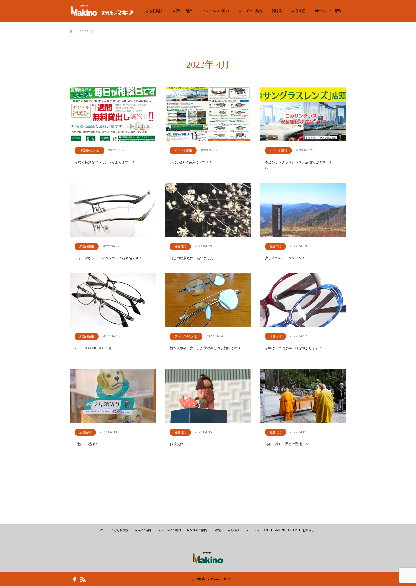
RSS (81, 578)
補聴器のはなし (89, 150)
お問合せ (308, 530)
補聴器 (277, 10)
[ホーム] (71, 23)
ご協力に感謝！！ (88, 443)
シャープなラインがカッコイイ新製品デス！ (108, 258)
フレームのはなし (186, 336)
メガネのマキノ (219, 578)
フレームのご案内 (215, 10)
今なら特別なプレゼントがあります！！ (105, 162)
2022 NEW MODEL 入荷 (93, 348)
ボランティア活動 (328, 10)
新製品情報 (86, 246)
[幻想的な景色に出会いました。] (208, 210)
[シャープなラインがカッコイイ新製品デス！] (113, 210)
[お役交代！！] (208, 396)
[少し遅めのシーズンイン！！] (303, 210)
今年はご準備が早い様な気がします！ (293, 348)
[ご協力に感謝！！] (113, 396)
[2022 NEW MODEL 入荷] (113, 300)
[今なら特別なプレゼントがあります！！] (113, 114)
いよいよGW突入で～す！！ (191, 162)
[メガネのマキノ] (106, 10)
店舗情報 (275, 336)
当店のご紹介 (182, 10)
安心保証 (298, 10)
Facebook (73, 578)
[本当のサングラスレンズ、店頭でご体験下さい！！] (303, 114)
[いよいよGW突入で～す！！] (208, 114)
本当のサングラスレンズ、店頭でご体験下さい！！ (298, 165)
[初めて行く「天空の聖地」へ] (303, 396)
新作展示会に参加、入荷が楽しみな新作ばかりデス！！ (207, 351)
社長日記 (180, 246)
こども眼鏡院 (152, 10)
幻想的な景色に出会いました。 (193, 258)
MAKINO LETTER (285, 530)
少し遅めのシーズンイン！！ (287, 258)
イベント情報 (183, 150)
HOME (100, 530)
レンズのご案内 (250, 10)
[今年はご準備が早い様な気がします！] (303, 300)
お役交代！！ (180, 443)
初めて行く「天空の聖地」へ (287, 443)
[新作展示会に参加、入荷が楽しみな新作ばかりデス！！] (208, 300)
